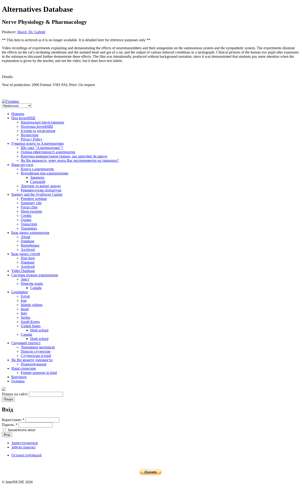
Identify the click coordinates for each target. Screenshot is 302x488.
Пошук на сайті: (15, 394)
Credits (26, 216)
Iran (24, 300)
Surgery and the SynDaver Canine (37, 194)
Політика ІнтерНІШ (37, 126)
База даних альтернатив (30, 233)
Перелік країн (32, 283)
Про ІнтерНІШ (23, 118)
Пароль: (9, 425)
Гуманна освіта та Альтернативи (37, 143)
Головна (18, 381)
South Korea (30, 322)
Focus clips (29, 207)
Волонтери (29, 135)
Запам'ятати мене (21, 430)
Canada (36, 288)
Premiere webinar (34, 199)
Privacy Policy (31, 139)
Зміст (25, 279)
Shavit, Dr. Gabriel (31, 32)
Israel (25, 309)
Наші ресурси (22, 165)
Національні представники (42, 122)
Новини (17, 114)
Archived (28, 250)
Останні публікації (26, 455)
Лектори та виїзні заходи (41, 186)
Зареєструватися (24, 443)
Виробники (30, 245)
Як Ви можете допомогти (32, 360)
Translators (29, 228)
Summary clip (31, 203)
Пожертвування (33, 364)
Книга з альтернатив (37, 169)
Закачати (37, 177)
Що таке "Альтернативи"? (42, 148)
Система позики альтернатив (34, 275)
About (25, 237)
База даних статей (25, 254)
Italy (24, 313)
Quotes (26, 220)
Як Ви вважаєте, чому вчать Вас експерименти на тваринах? (70, 160)
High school (39, 330)
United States (31, 326)
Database (27, 241)
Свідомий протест (26, 343)
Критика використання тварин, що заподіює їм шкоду (64, 156)
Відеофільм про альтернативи (44, 173)
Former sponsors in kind (39, 373)
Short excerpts (31, 211)
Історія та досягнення (38, 131)
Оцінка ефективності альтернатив (48, 152)
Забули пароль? (23, 447)
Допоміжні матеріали (38, 347)
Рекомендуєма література (41, 190)
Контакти (19, 377)
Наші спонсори (23, 368)
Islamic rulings (31, 305)
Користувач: (13, 420)
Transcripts (29, 224)
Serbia (25, 317)
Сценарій (37, 182)
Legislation (19, 292)
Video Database (23, 271)
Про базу (28, 258)
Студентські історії (36, 356)
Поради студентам (35, 351)
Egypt (25, 296)
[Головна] (10, 101)
